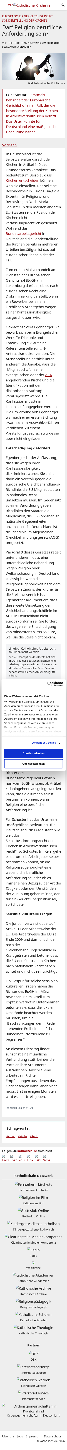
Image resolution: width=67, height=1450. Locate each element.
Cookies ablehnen (33, 763)
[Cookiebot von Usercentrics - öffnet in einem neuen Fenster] (48, 683)
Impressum (33, 1436)
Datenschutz (52, 1436)
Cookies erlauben (33, 753)
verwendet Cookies (44, 742)
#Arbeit (10, 1136)
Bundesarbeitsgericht (23, 233)
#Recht (34, 1136)
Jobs (20, 1436)
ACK (48, 374)
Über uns (8, 1436)
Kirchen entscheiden (22, 180)
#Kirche (22, 1136)
